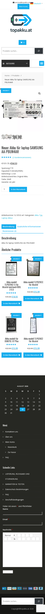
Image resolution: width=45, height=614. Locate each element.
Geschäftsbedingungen (14, 499)
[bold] (19, 535)
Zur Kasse (12, 452)
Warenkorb (12, 447)
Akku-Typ (38, 215)
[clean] (31, 535)
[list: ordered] (5, 539)
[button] (41, 63)
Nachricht (8, 529)
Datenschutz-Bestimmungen (16, 489)
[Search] (39, 51)
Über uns (8, 437)
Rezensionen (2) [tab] (9, 231)
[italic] (23, 535)
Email (6, 519)
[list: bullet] (9, 539)
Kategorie (10, 63)
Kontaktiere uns (11, 431)
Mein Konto (23, 6)
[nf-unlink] (23, 539)
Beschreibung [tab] (8, 226)
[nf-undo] (33, 539)
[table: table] (28, 539)
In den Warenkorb (18, 189)
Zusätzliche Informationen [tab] (29, 226)
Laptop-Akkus (7, 218)
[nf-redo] (37, 539)
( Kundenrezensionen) (21, 157)
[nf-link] (19, 539)
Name (5, 509)
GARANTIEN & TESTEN (14, 484)
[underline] (27, 535)
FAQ (7, 457)
